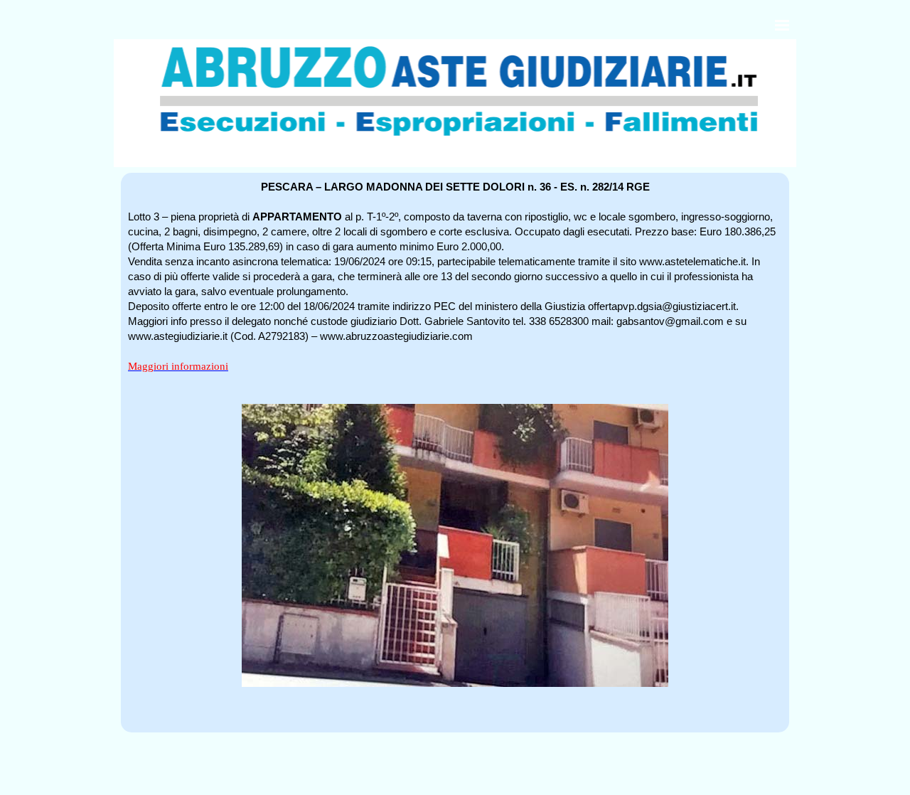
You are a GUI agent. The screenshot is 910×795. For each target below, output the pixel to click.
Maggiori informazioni (178, 366)
